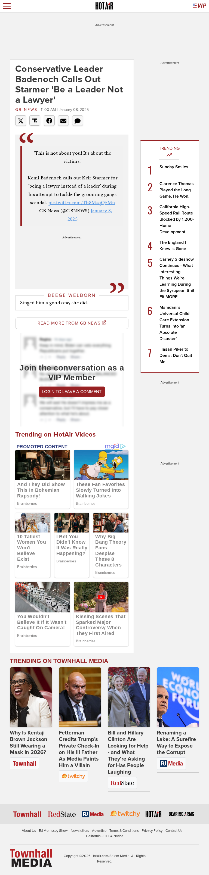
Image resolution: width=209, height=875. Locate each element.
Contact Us (173, 831)
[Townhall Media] (31, 858)
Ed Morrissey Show (53, 831)
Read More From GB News (70, 323)
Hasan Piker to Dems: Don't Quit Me (175, 356)
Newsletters (80, 831)
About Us (29, 831)
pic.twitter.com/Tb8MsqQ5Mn (81, 202)
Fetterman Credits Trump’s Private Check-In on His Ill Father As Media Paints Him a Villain (79, 749)
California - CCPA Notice (104, 836)
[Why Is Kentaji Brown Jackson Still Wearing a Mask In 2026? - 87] (31, 697)
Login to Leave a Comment (72, 391)
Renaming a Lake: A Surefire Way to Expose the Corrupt (176, 743)
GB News (27, 109)
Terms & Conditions (124, 831)
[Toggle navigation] (7, 6)
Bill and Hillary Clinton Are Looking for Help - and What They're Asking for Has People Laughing (128, 752)
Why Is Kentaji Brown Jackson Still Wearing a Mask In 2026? (28, 743)
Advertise (99, 831)
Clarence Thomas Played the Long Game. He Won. (176, 190)
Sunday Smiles (173, 167)
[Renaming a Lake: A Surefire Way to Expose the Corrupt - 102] (178, 697)
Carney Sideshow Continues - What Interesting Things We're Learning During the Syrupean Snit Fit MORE (176, 278)
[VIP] (199, 6)
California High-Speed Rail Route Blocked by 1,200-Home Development (176, 219)
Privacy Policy (152, 831)
